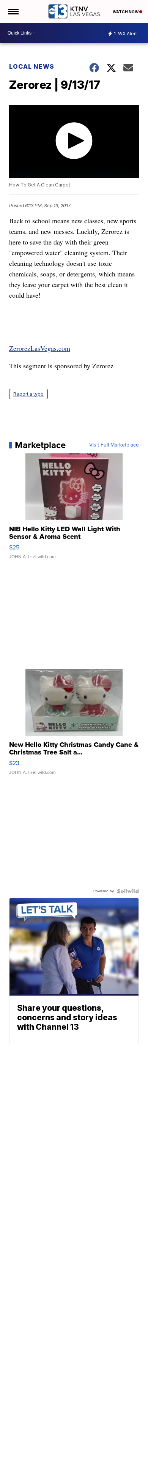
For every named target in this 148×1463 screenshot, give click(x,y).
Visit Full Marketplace (114, 445)
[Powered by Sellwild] (128, 891)
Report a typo (28, 394)
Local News (31, 66)
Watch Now (126, 11)
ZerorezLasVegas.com (39, 348)
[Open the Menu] (13, 11)
